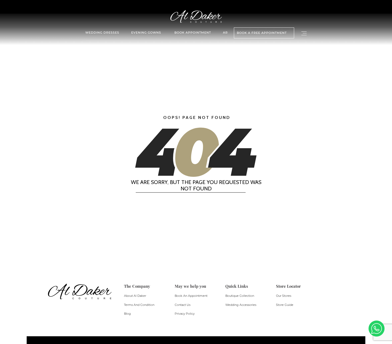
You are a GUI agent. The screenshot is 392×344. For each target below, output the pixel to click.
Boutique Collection (239, 296)
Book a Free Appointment (262, 33)
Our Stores (283, 296)
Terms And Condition (139, 305)
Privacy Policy (185, 313)
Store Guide (284, 305)
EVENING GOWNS (146, 32)
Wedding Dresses (102, 32)
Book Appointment (192, 32)
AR (225, 32)
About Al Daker (135, 296)
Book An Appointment (191, 296)
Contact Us (182, 305)
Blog (127, 313)
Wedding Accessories (240, 305)
